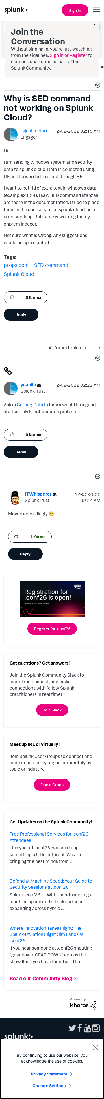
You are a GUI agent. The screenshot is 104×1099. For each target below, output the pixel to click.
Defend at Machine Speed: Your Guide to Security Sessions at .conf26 (51, 884)
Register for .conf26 (52, 628)
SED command (51, 265)
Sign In (75, 10)
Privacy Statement (49, 1073)
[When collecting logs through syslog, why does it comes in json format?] (98, 347)
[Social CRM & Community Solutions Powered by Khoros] (83, 1003)
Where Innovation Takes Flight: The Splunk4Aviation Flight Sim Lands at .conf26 (47, 934)
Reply (21, 314)
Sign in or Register (68, 55)
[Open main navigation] (96, 9)
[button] (97, 86)
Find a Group (52, 784)
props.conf (16, 265)
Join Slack (52, 709)
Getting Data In (32, 404)
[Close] (95, 1047)
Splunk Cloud (19, 274)
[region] (52, 1069)
